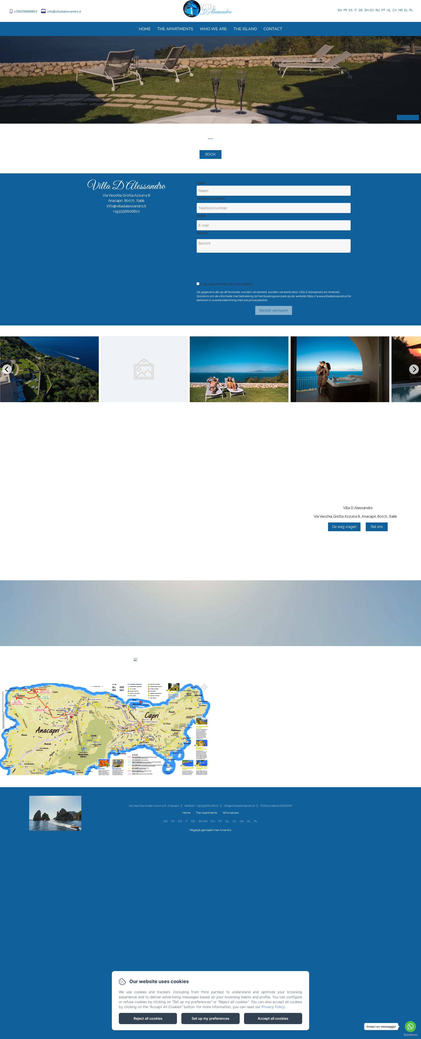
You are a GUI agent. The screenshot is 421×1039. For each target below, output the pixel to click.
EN (166, 821)
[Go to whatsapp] (410, 1026)
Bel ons (377, 527)
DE (193, 821)
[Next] (414, 369)
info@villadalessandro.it (64, 11)
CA (234, 821)
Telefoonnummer (210, 198)
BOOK (210, 154)
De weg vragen (344, 527)
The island (245, 29)
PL (255, 821)
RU (213, 821)
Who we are (213, 29)
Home (145, 29)
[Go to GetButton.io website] (410, 1035)
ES (180, 821)
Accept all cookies (273, 1018)
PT (220, 821)
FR (173, 821)
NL (227, 821)
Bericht (202, 233)
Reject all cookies (148, 1018)
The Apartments (175, 29)
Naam (201, 183)
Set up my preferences (210, 1018)
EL (249, 821)
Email (200, 215)
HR (242, 821)
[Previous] (7, 369)
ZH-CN (202, 821)
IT (186, 821)
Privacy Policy (273, 1007)
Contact (273, 29)
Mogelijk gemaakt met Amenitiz (210, 830)
